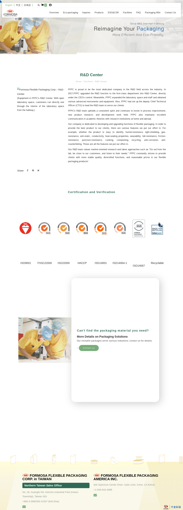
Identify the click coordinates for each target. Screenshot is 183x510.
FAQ (138, 12)
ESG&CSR (113, 12)
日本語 (27, 5)
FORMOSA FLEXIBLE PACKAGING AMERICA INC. (126, 477)
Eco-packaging (70, 12)
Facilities (127, 12)
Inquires (86, 12)
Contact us (89, 348)
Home (79, 81)
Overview (54, 12)
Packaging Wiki (152, 12)
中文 (18, 5)
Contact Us (170, 12)
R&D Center (100, 81)
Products (99, 12)
